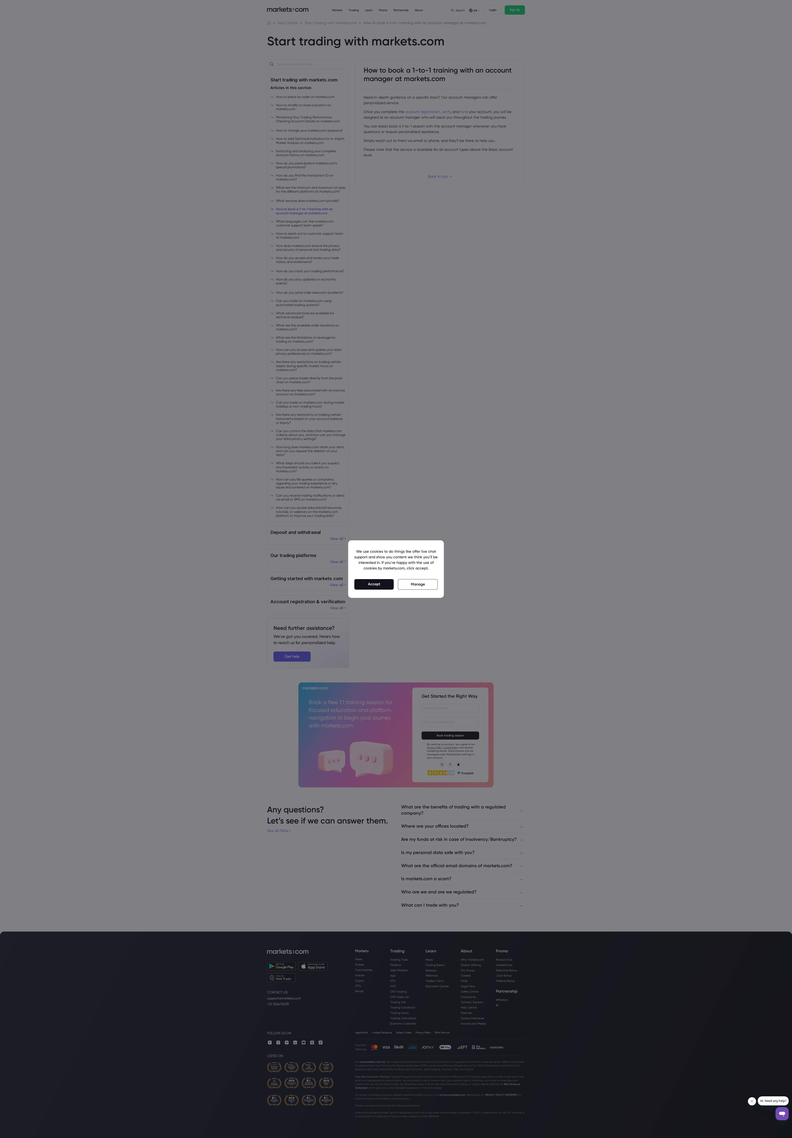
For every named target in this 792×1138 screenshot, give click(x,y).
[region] (396, 569)
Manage (418, 584)
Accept (374, 584)
